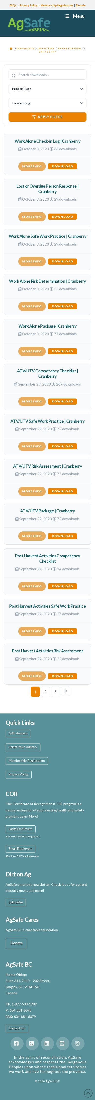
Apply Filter (50, 117)
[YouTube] (62, 1043)
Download (62, 166)
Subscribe (16, 902)
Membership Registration (57, 5)
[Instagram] (78, 1043)
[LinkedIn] (47, 1043)
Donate (81, 5)
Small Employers (20, 849)
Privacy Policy (29, 5)
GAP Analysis (18, 733)
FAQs (13, 5)
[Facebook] (17, 1043)
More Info (32, 166)
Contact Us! (17, 1028)
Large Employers (20, 829)
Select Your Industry (23, 747)
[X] (32, 1043)
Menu (79, 16)
